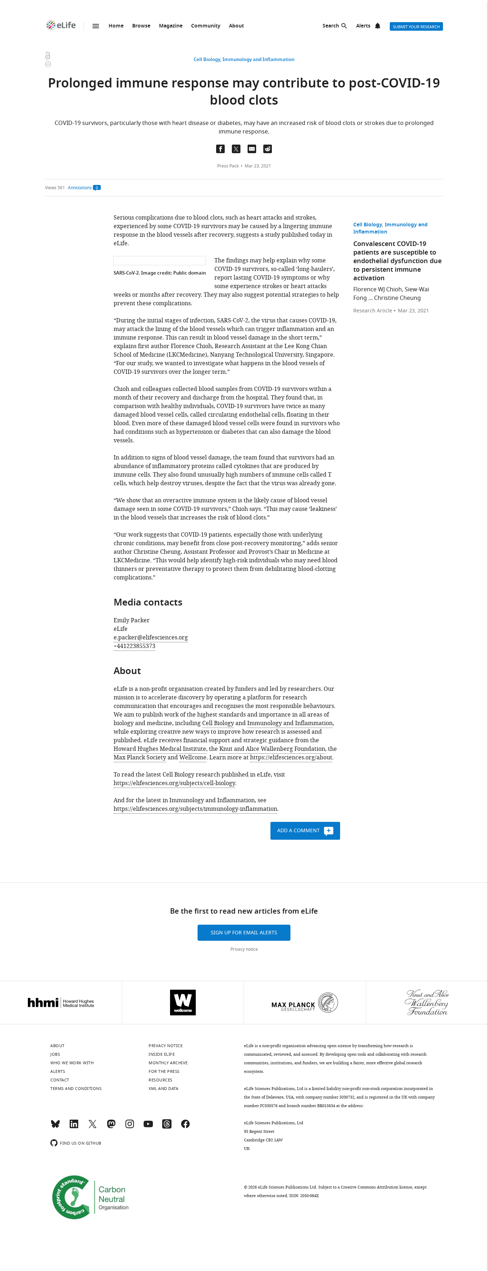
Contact (59, 1080)
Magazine (171, 26)
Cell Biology (207, 60)
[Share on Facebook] (220, 149)
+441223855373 (134, 646)
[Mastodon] (111, 1127)
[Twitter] (93, 1127)
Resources (161, 1080)
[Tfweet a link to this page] (236, 149)
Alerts (363, 26)
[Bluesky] (55, 1127)
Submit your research (416, 27)
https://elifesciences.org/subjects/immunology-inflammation (195, 809)
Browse (141, 26)
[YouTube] (148, 1127)
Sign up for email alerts (244, 932)
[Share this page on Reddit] (267, 149)
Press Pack (228, 166)
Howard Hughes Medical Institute (160, 749)
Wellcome (192, 757)
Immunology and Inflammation (258, 60)
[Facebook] (185, 1127)
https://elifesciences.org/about (291, 757)
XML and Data (163, 1088)
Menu (95, 26)
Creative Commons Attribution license (376, 1187)
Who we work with (72, 1063)
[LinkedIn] (74, 1127)
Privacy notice (244, 949)
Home (116, 26)
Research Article (372, 311)
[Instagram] (130, 1127)
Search (331, 26)
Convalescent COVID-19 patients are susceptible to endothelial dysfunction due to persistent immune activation (397, 261)
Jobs (55, 1054)
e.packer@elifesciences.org (151, 637)
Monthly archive (168, 1063)
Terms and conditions (75, 1088)
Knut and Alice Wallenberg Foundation (272, 749)
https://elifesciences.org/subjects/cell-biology (174, 783)
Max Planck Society (140, 757)
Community (205, 26)
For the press (164, 1071)
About (236, 26)
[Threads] (167, 1127)
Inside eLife (162, 1054)
